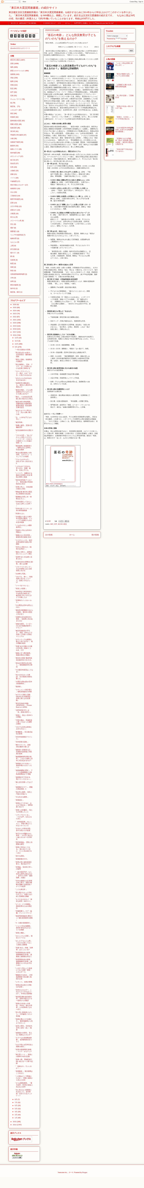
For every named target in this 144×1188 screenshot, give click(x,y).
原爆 (12, 174)
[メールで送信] (59, 521)
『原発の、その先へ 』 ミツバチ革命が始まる (124, 118)
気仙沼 (12, 163)
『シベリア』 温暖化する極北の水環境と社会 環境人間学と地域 (23, 475)
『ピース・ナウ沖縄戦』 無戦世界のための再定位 (23, 906)
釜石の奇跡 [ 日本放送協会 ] (54, 484)
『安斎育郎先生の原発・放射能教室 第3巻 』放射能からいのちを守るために (23, 962)
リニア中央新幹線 (16, 235)
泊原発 (12, 260)
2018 (15, 329)
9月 (16, 347)
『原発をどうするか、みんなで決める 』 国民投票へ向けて (23, 805)
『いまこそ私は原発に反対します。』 (124, 64)
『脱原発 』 (18, 686)
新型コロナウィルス (17, 71)
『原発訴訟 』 (19, 800)
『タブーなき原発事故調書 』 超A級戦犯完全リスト (23, 1039)
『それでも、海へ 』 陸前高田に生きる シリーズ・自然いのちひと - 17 (23, 579)
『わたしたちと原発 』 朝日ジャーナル (23, 937)
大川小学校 (14, 206)
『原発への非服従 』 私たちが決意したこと (23, 811)
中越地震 (13, 181)
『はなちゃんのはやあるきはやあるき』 (23, 379)
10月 (17, 344)
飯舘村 (12, 146)
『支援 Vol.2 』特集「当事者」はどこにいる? (23, 948)
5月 (16, 1108)
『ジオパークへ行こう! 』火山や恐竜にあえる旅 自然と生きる (23, 569)
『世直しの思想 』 (20, 588)
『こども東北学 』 (20, 889)
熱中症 (12, 288)
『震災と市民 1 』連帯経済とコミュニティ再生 (23, 553)
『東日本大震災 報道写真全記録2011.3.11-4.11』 (23, 659)
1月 (16, 1118)
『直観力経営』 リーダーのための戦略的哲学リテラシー (23, 626)
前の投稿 (95, 535)
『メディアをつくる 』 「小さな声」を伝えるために (23, 817)
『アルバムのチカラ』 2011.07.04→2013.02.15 (23, 461)
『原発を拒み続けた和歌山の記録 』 (23, 986)
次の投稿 (48, 535)
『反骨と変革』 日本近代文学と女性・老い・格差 (23, 1028)
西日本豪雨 (14, 285)
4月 (16, 1112)
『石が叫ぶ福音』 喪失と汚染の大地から (23, 793)
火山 (12, 192)
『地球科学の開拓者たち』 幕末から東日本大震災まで (23, 385)
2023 (15, 313)
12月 (17, 338)
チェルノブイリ (15, 99)
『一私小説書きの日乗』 (23, 350)
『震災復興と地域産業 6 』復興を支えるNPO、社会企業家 (23, 448)
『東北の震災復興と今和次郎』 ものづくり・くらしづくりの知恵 (23, 454)
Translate (123, 39)
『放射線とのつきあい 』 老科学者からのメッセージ (23, 765)
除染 (12, 270)
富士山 (12, 217)
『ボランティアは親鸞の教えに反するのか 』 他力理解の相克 (23, 641)
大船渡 (12, 213)
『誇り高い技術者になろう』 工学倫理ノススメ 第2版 (23, 1014)
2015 (15, 1122)
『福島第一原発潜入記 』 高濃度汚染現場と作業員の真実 (23, 751)
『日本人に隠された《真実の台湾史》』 (23, 548)
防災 (12, 88)
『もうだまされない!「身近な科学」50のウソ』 (23, 900)
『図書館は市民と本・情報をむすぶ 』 (23, 498)
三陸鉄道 (13, 196)
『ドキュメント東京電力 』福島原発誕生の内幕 (23, 690)
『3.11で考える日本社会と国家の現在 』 (23, 1045)
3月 (16, 1115)
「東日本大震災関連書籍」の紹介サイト (33, 7)
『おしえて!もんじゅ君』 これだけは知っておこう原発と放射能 (23, 943)
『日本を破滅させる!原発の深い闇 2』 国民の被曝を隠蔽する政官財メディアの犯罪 (23, 883)
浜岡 (12, 281)
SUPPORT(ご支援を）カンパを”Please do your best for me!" (94, 23)
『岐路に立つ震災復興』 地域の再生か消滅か (23, 654)
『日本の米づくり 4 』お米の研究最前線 (23, 509)
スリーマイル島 (15, 220)
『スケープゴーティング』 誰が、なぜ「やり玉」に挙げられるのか (23, 373)
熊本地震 (13, 153)
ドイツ (12, 178)
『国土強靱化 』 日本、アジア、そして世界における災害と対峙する (23, 366)
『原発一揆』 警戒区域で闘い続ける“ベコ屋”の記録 (23, 1061)
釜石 (51, 524)
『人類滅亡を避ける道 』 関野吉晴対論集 (124, 85)
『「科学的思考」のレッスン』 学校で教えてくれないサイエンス (23, 823)
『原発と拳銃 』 (20, 933)
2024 (15, 310)
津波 (12, 78)
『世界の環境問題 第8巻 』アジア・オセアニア (23, 1050)
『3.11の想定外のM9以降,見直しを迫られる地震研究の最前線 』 (124, 129)
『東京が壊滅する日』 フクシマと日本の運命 (124, 75)
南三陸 (12, 160)
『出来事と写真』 (20, 574)
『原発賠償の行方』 (21, 859)
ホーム (67, 23)
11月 (16, 341)
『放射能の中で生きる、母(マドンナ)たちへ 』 (23, 778)
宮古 (12, 224)
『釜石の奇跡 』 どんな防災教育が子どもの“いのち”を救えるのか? (23, 392)
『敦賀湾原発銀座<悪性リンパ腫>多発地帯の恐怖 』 (23, 918)
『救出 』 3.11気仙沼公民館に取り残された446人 (23, 398)
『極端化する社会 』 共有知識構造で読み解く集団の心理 (23, 977)
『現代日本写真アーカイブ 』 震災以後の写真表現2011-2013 (23, 482)
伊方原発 (13, 249)
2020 (15, 323)
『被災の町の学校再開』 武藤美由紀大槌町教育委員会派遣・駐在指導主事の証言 (23, 404)
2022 (15, 317)
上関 (12, 246)
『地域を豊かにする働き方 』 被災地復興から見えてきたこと (23, 1021)
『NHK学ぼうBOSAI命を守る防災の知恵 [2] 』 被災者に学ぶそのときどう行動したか (23, 594)
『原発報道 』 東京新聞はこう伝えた (23, 1072)
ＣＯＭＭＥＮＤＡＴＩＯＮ (52, 23)
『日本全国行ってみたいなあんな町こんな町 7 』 (23, 503)
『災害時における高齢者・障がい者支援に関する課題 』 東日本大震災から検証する (124, 141)
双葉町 (12, 117)
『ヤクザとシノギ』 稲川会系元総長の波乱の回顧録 (23, 542)
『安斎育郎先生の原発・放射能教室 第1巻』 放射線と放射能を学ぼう (23, 954)
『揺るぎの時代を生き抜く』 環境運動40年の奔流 (23, 665)
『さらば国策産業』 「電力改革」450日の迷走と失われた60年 (23, 1085)
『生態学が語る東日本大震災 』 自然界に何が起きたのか (23, 619)
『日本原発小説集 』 (21, 742)
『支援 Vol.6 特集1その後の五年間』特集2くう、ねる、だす (23, 648)
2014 (15, 1125)
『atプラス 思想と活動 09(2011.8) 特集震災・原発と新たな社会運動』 (23, 697)
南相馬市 (13, 188)
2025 (15, 307)
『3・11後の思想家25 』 (23, 923)
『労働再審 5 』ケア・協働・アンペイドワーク (23, 912)
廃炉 (12, 228)
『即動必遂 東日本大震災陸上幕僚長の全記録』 (23, 493)
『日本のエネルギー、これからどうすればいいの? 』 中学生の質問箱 (23, 992)
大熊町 (12, 170)
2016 (15, 335)
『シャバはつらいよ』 (22, 585)
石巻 (12, 95)
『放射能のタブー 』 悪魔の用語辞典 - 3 (23, 788)
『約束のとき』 (19, 513)
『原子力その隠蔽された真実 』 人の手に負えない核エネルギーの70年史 (23, 836)
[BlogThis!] (62, 521)
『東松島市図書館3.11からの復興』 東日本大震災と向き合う (23, 612)
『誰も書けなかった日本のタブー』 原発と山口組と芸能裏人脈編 (23, 894)
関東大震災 (14, 124)
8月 (16, 1099)
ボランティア (15, 156)
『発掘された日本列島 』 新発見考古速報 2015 (23, 536)
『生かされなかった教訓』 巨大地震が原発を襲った (23, 676)
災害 (12, 203)
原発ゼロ (13, 210)
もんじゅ (13, 242)
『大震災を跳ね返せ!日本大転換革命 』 (23, 682)
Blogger (84, 1172)
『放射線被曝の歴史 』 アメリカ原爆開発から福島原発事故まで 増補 (23, 772)
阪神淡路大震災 (15, 121)
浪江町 (12, 131)
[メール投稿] (55, 521)
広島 (12, 167)
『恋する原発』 (19, 856)
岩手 (55, 524)
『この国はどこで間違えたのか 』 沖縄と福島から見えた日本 (23, 1078)
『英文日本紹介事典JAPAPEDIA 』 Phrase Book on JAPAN (23, 705)
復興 (12, 81)
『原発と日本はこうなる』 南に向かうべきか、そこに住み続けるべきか (23, 850)
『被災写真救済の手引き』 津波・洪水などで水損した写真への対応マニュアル (23, 633)
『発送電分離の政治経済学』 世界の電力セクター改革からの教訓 (23, 998)
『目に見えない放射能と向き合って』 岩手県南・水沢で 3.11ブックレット (23, 1092)
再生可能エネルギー (17, 185)
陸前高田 (13, 128)
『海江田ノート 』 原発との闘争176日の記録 (23, 1055)
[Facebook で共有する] (66, 521)
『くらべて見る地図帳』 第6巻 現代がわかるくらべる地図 (23, 928)
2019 (15, 326)
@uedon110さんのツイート (20, 48)
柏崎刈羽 (13, 238)
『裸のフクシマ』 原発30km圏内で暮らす (22, 746)
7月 (16, 1102)
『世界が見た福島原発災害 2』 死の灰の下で (23, 863)
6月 (16, 1105)
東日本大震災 (62, 524)
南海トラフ (14, 149)
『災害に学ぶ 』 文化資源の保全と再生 (23, 488)
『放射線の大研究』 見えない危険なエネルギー (23, 1034)
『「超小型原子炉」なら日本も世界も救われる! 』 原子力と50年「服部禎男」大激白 (23, 874)
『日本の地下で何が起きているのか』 (124, 150)
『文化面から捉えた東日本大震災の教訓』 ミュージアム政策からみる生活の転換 (23, 519)
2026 (15, 304)
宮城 (12, 85)
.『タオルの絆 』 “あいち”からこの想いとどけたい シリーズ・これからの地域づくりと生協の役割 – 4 (23, 439)
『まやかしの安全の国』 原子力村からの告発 (23, 829)
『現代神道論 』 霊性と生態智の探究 (23, 843)
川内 (12, 278)
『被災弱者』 (19, 422)
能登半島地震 (15, 199)
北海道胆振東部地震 (17, 274)
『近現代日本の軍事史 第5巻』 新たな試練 (23, 563)
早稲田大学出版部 (16, 135)
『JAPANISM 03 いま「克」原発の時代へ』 (23, 711)
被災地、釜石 (15, 292)
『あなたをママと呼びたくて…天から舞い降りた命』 (23, 412)
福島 (12, 67)
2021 (15, 320)
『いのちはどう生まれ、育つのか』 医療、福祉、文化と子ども (23, 468)
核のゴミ (13, 253)
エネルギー (14, 110)
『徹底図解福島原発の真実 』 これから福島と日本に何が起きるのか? (23, 758)
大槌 (12, 138)
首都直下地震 (15, 142)
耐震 (12, 263)
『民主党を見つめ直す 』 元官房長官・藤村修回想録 (23, 354)
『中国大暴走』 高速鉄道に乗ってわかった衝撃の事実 (23, 722)
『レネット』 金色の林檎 (23, 982)
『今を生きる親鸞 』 (21, 797)
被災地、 (13, 106)
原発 (12, 63)
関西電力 (13, 231)
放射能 (12, 74)
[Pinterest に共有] (68, 521)
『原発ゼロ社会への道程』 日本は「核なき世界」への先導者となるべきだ (23, 1006)
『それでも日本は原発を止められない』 (23, 728)
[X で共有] (64, 521)
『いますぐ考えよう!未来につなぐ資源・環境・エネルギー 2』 (23, 970)
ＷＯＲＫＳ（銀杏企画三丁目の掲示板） (25, 23)
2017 (15, 332)
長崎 (12, 267)
